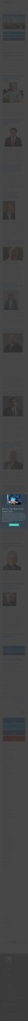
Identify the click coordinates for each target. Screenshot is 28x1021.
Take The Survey (14, 524)
